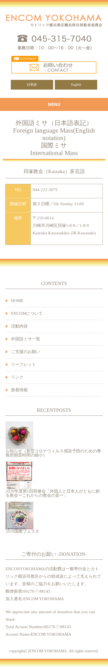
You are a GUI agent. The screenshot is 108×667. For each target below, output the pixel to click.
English (76, 85)
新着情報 (19, 390)
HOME (17, 300)
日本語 (32, 85)
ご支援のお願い (25, 351)
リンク (17, 377)
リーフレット (23, 364)
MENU (54, 104)
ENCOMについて (27, 313)
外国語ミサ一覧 (25, 339)
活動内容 (19, 326)
